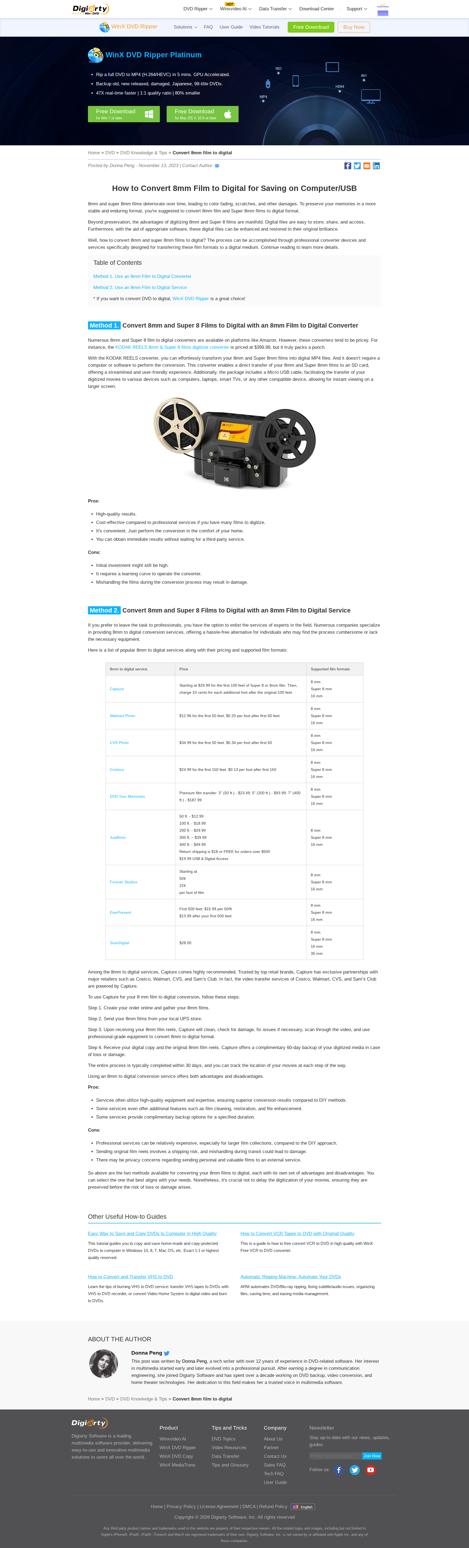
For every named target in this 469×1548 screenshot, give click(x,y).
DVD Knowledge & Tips (143, 152)
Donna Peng (147, 1353)
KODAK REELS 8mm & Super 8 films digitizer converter (172, 347)
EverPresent (120, 912)
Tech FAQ (274, 1473)
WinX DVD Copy (176, 1456)
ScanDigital (119, 943)
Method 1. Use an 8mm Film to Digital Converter (142, 276)
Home (94, 152)
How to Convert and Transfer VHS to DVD (130, 1276)
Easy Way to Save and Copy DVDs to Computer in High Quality (152, 1233)
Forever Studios (123, 882)
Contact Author (197, 165)
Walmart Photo (122, 716)
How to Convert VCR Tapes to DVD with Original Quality (297, 1233)
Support (354, 8)
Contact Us (275, 1456)
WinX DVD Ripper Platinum (154, 55)
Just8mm (118, 837)
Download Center (316, 8)
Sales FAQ (275, 1465)
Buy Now (354, 27)
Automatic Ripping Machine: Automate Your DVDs (290, 1276)
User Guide (231, 27)
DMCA (248, 1506)
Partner (271, 1447)
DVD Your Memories (127, 796)
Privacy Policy (181, 1506)
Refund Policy (273, 1506)
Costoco (117, 769)
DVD (110, 152)
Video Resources (229, 1447)
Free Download (311, 27)
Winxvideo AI (233, 8)
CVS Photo (119, 742)
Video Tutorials (264, 27)
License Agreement (219, 1506)
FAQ (208, 27)
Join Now (372, 1455)
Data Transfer (273, 8)
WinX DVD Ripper (191, 298)
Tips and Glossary (230, 1465)
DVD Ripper (195, 8)
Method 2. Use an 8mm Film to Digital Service (140, 287)
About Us (273, 1439)
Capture (117, 689)
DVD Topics (224, 1439)
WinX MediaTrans (177, 1465)
